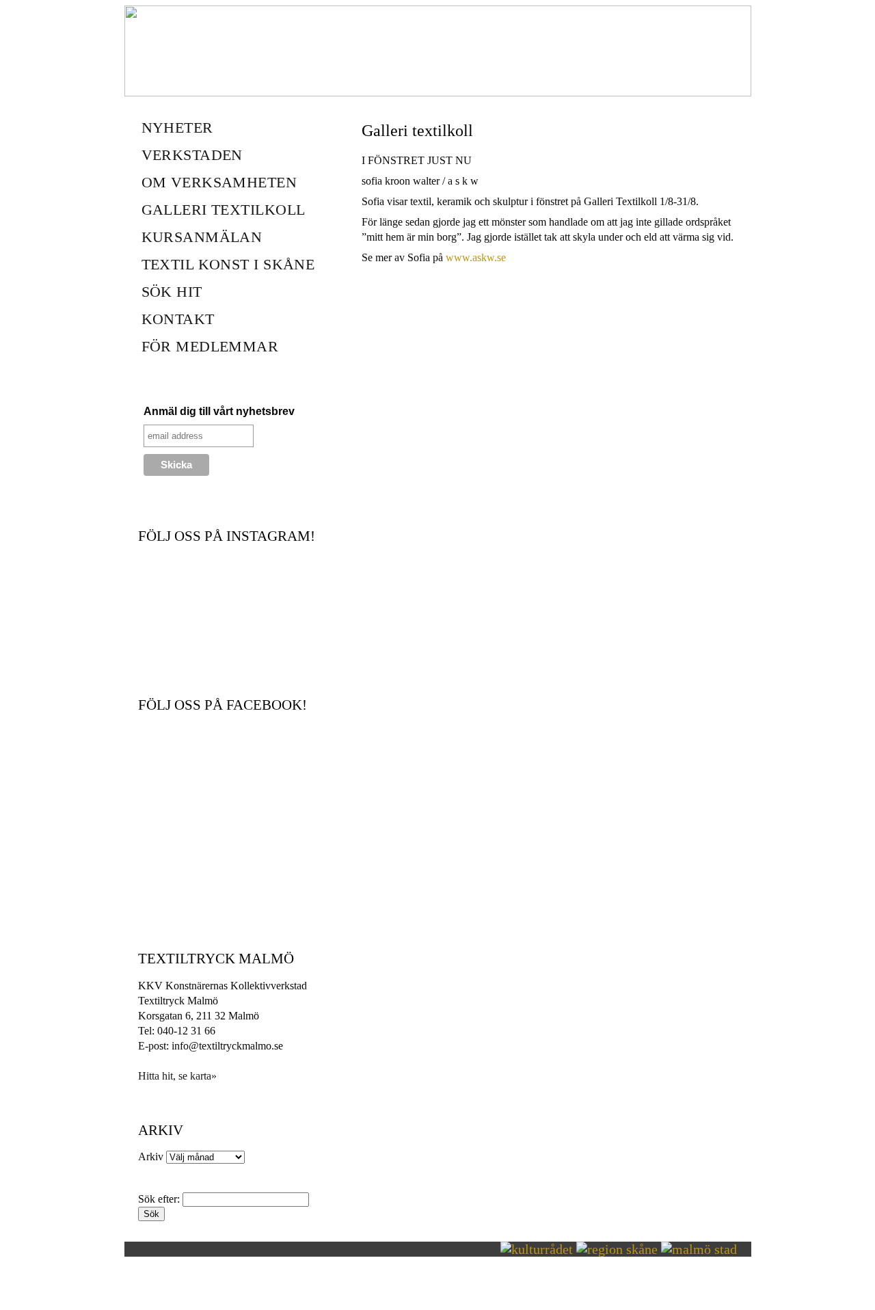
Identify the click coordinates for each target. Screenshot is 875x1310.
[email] (399, 278)
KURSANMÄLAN (202, 236)
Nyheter (177, 127)
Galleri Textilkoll (224, 209)
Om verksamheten (219, 182)
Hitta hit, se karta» (177, 1076)
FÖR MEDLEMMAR (210, 346)
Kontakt (178, 319)
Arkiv (150, 1156)
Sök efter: (159, 1199)
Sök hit (172, 291)
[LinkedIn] (429, 278)
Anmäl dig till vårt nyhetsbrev (219, 411)
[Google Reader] (414, 278)
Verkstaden (192, 154)
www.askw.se (476, 257)
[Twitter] (369, 278)
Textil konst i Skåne (228, 264)
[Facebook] (384, 278)
